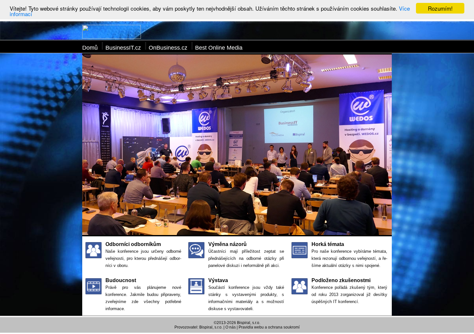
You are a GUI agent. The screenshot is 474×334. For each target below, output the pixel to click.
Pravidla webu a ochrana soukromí (269, 327)
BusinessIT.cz (123, 47)
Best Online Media (218, 47)
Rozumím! (440, 8)
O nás (230, 327)
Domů (90, 47)
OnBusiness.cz (168, 47)
